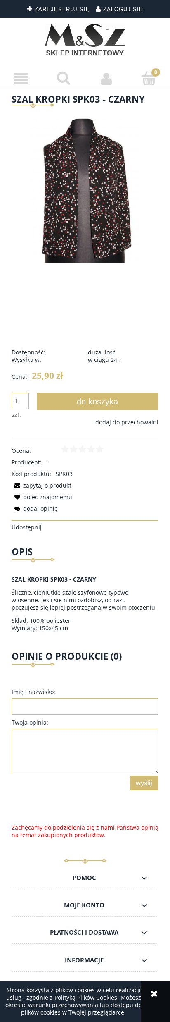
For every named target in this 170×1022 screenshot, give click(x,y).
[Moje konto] (106, 78)
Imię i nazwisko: (33, 692)
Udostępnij (27, 527)
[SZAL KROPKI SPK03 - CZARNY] (85, 188)
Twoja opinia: (30, 722)
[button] (21, 78)
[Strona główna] (85, 40)
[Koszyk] (149, 78)
